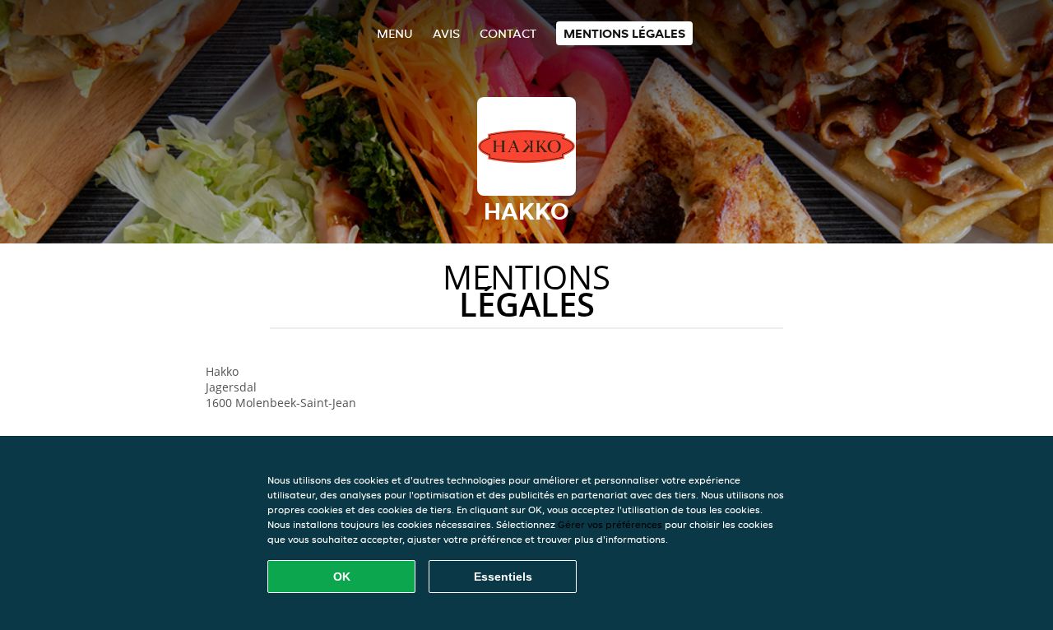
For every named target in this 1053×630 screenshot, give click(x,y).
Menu (395, 33)
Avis (446, 33)
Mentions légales (624, 33)
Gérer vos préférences (610, 524)
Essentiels (503, 576)
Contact (508, 33)
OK (341, 576)
